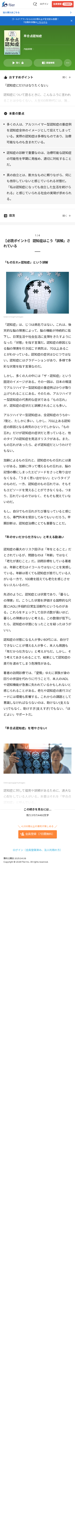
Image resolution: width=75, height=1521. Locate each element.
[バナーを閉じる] (71, 21)
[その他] (68, 63)
